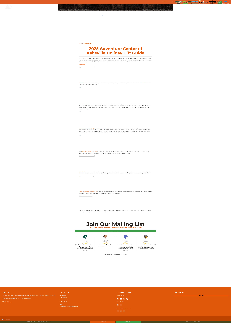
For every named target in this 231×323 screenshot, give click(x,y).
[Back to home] (7, 7)
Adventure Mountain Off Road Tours (88, 191)
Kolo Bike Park (82, 172)
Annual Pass (144, 83)
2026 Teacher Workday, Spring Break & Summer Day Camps (93, 128)
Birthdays (184, 7)
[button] (155, 245)
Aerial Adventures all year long (89, 151)
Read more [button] (85, 250)
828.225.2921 (103, 321)
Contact (225, 7)
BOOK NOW (201, 295)
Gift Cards (81, 83)
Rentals (213, 7)
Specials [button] (176, 7)
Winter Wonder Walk (84, 104)
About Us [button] (169, 7)
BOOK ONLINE (128, 321)
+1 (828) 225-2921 (63, 297)
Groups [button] (191, 7)
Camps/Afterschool (202, 7)
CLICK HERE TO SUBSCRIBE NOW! (116, 230)
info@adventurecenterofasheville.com (69, 306)
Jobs (219, 7)
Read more (82, 64)
